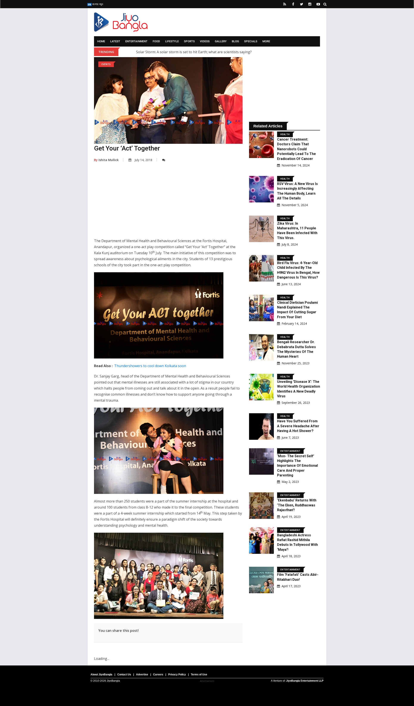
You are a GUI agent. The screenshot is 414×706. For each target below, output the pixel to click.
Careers (158, 674)
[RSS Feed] (284, 4)
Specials (250, 41)
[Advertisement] (168, 203)
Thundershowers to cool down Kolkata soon (150, 365)
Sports (189, 41)
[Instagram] (310, 4)
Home (101, 41)
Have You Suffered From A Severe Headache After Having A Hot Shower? (298, 426)
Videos (205, 41)
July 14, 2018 (143, 160)
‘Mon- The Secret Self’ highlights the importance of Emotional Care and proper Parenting (297, 465)
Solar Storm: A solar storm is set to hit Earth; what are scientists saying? (194, 52)
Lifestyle (172, 41)
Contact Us (124, 674)
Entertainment (136, 41)
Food (156, 41)
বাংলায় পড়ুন (97, 4)
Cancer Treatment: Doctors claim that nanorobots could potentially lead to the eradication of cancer (296, 149)
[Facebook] (293, 4)
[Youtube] (318, 4)
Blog (235, 41)
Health (285, 134)
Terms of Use (199, 674)
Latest (115, 41)
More (266, 41)
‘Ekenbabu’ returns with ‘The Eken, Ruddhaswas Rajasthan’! (296, 505)
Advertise (142, 674)
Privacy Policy (177, 674)
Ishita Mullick (106, 160)
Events (106, 64)
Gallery (221, 41)
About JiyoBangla (101, 674)
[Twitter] (301, 4)
